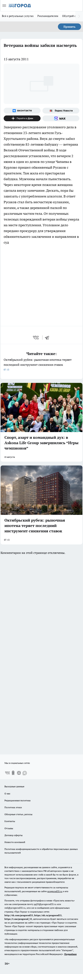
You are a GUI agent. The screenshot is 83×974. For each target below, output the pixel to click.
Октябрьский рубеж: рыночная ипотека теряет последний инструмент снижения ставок (38, 364)
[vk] (36, 337)
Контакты (9, 821)
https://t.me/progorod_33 (18, 919)
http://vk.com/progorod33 (18, 915)
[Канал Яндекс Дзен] (22, 118)
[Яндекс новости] (60, 111)
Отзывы (8, 828)
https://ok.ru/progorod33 (48, 915)
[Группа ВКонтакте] (22, 111)
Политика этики (13, 807)
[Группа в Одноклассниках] (13, 773)
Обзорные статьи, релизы (18, 814)
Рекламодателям (47, 16)
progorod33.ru (54, 891)
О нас (7, 793)
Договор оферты (13, 835)
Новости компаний (14, 842)
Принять (69, 26)
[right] (79, 16)
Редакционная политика (17, 800)
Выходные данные (14, 786)
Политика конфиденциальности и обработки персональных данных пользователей (41, 851)
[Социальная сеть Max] (60, 118)
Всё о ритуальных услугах (18, 16)
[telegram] (48, 337)
